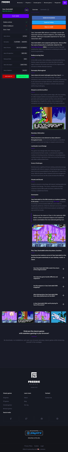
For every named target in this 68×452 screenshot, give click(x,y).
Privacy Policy (28, 446)
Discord (41, 418)
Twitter (26, 418)
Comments (44, 9)
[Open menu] (65, 3)
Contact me (48, 397)
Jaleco (25, 70)
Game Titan (24, 64)
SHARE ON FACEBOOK (49, 18)
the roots (56, 201)
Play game (15, 16)
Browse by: (20, 2)
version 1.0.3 (34, 387)
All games (6, 397)
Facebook (10, 418)
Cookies (36, 446)
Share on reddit (49, 27)
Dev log (26, 405)
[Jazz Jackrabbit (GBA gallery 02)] (9, 317)
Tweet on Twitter (49, 22)
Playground (57, 2)
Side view (24, 53)
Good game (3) (22, 76)
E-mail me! (57, 418)
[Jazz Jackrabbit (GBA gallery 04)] (59, 317)
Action (25, 36)
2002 (25, 59)
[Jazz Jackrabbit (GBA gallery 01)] (42, 317)
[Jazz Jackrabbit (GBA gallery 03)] (26, 317)
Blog (25, 401)
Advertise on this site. (34, 438)
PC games (28, 2)
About (26, 397)
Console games (37, 2)
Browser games (48, 2)
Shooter (24, 42)
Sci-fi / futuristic (22, 47)
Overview (35, 9)
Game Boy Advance (7, 11)
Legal (42, 446)
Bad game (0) (8, 76)
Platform (17, 42)
